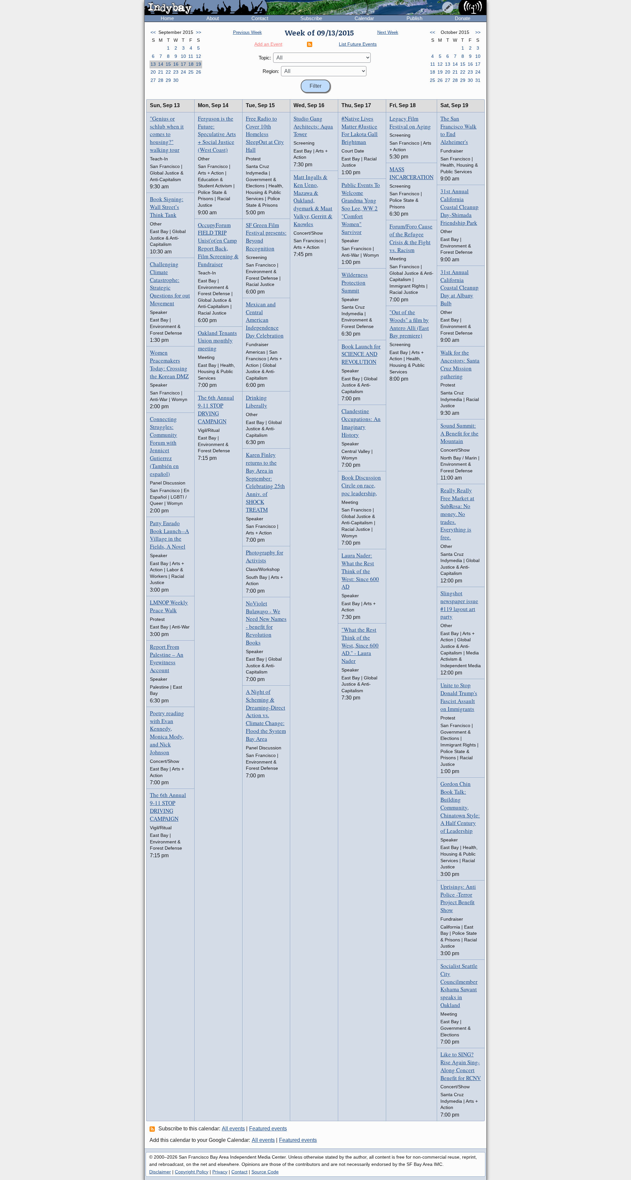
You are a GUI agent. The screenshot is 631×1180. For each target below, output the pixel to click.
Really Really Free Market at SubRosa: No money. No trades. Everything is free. (457, 513)
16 (175, 64)
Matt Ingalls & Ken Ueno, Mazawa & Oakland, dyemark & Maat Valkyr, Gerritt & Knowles (312, 200)
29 (168, 80)
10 (183, 56)
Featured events (268, 1128)
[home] (206, 8)
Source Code (265, 1171)
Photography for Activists (264, 556)
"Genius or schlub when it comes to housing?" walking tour (167, 134)
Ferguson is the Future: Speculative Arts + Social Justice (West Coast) (217, 134)
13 (153, 64)
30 (175, 80)
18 (191, 64)
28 (160, 80)
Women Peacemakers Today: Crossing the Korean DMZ (169, 364)
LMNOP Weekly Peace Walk (169, 606)
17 (183, 64)
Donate (462, 18)
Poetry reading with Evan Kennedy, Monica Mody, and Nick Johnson (167, 732)
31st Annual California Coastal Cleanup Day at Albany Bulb (459, 287)
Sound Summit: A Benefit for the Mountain (459, 433)
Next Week (387, 32)
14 (160, 64)
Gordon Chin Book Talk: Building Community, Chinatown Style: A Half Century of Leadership (460, 807)
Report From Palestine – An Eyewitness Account (166, 658)
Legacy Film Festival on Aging (410, 122)
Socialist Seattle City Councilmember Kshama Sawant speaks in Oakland (459, 985)
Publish (414, 18)
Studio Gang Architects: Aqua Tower (313, 126)
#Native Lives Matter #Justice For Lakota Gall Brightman (359, 130)
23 (175, 72)
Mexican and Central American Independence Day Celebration (265, 319)
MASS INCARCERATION (411, 173)
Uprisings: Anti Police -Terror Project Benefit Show (458, 898)
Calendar (364, 18)
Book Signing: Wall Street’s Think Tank (166, 207)
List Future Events (358, 44)
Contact (259, 18)
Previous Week (247, 32)
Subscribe (311, 18)
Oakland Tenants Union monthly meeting (217, 340)
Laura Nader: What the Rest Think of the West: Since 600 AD (360, 571)
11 (190, 56)
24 (183, 72)
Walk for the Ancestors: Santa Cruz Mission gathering (459, 364)
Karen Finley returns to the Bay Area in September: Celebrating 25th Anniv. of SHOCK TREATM (265, 482)
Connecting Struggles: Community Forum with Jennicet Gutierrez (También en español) (164, 446)
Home (167, 18)
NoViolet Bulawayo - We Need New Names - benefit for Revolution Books (266, 623)
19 (198, 64)
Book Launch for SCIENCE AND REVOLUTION (361, 354)
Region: (271, 71)
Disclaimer (160, 1171)
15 (168, 64)
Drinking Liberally (256, 401)
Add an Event (268, 44)
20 (153, 72)
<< (153, 32)
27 (153, 80)
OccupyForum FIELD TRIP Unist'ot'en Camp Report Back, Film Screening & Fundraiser (218, 244)
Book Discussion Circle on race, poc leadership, (361, 485)
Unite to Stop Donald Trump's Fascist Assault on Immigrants (458, 696)
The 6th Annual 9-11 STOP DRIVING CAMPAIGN (168, 806)
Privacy (219, 1171)
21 (160, 72)
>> (198, 32)
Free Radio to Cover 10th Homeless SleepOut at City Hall (265, 134)
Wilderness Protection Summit (354, 282)
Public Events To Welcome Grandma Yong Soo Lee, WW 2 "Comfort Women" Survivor (360, 208)
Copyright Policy (191, 1171)
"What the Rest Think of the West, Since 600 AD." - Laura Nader (360, 645)
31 (477, 80)
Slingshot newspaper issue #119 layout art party (459, 604)
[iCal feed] (153, 1129)
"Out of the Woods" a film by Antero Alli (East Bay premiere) (409, 323)
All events (233, 1128)
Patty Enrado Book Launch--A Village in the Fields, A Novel (169, 534)
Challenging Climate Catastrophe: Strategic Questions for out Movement (170, 283)
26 (198, 72)
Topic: (265, 57)
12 (198, 56)
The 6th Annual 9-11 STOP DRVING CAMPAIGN (216, 409)
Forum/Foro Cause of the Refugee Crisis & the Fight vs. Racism (410, 238)
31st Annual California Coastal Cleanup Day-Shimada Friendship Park (459, 206)
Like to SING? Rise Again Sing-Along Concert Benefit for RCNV (460, 1065)
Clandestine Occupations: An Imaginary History (361, 422)
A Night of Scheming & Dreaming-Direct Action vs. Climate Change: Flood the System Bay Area (266, 715)
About (212, 18)
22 (168, 72)
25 (191, 72)
